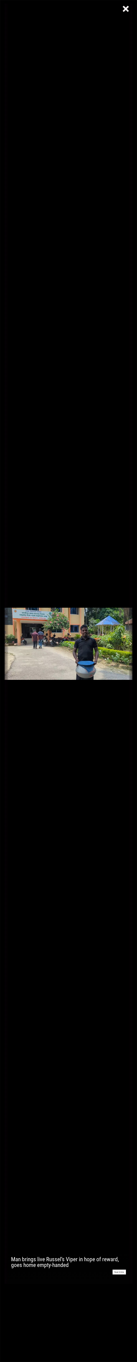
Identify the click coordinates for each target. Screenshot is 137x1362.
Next (130, 644)
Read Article (119, 1272)
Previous (6, 644)
